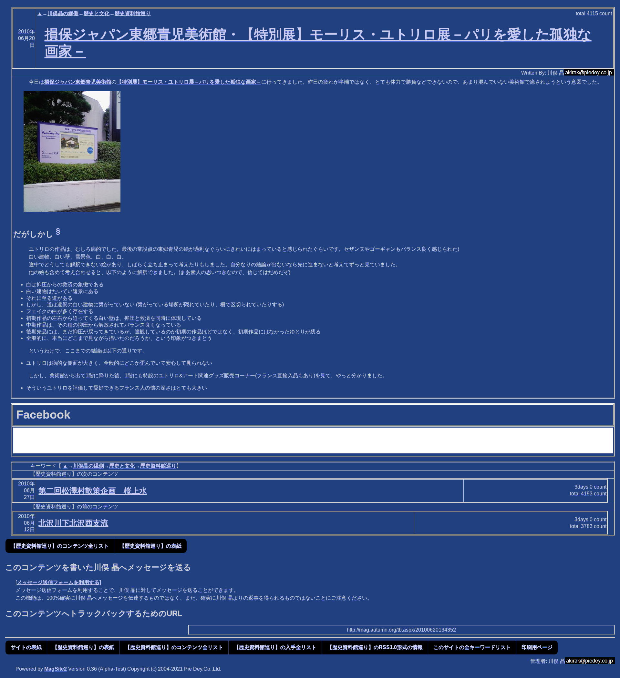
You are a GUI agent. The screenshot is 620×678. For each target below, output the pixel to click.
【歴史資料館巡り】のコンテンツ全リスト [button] (60, 546)
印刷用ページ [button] (537, 647)
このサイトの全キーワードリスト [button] (472, 647)
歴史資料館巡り (133, 13)
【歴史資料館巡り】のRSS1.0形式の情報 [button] (375, 647)
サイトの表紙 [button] (26, 647)
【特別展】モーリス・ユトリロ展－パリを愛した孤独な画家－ (189, 82)
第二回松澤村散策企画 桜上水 (92, 490)
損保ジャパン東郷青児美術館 (77, 82)
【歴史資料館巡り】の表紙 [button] (150, 546)
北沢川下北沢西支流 (73, 523)
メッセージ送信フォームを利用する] (59, 582)
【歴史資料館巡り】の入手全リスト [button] (275, 647)
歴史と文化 (96, 13)
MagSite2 (55, 669)
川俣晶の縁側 (62, 13)
